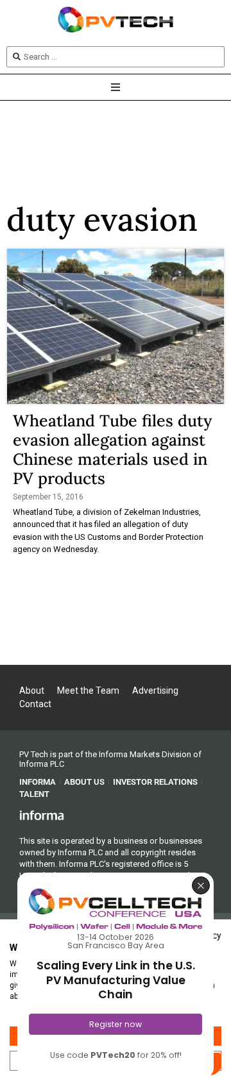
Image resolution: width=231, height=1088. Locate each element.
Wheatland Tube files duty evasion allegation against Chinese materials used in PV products (112, 449)
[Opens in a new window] (41, 815)
